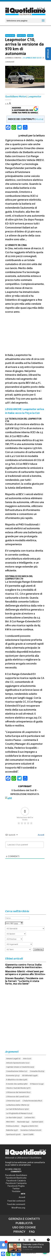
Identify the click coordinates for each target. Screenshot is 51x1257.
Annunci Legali (13, 1059)
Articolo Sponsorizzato (17, 1063)
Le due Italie (14, 1117)
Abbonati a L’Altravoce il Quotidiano (23, 1157)
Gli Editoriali (30, 1076)
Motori (30, 35)
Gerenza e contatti (24, 1219)
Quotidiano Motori (16, 96)
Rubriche (21, 35)
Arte (27, 1059)
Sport (28, 1134)
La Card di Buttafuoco (17, 1109)
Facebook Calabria (16, 1180)
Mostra (39, 119)
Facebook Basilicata (16, 1178)
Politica (12, 1126)
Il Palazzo (37, 1084)
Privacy (19, 1231)
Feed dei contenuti (16, 1201)
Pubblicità (24, 1223)
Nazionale (10, 35)
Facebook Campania (16, 1183)
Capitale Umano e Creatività (20, 1067)
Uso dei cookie (24, 1227)
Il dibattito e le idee (16, 1080)
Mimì (10, 1122)
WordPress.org (18, 1208)
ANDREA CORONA (13, 57)
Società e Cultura (31, 1130)
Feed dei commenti (16, 1204)
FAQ (32, 1231)
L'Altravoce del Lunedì (17, 1097)
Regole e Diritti (30, 1126)
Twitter (16, 1188)
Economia (12, 1076)
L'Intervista (13, 1101)
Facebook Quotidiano (16, 1175)
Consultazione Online (16, 1071)
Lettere (30, 1117)
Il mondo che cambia (16, 1084)
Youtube (16, 1191)
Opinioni (37, 1122)
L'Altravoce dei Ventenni (18, 1092)
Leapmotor (34, 96)
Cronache (37, 1071)
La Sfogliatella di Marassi (19, 1113)
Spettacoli (13, 1134)
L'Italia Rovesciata (32, 1101)
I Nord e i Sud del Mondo (18, 1088)
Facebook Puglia (16, 1186)
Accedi (40, 835)
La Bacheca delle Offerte (17, 1105)
